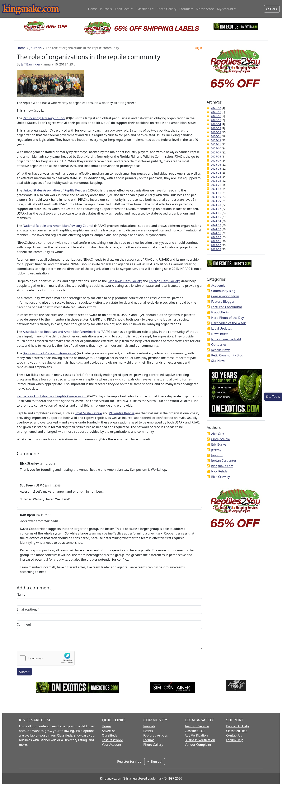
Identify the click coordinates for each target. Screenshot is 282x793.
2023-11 (216, 241)
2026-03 (216, 128)
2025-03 (216, 176)
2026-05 (216, 120)
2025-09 (216, 152)
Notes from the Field (226, 339)
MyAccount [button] (225, 9)
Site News (218, 361)
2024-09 (216, 201)
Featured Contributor (226, 307)
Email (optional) (28, 609)
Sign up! (156, 761)
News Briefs (219, 334)
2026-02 (216, 132)
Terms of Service (197, 726)
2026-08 (216, 108)
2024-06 (216, 213)
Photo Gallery (166, 9)
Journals (106, 9)
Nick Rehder (220, 471)
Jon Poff (217, 455)
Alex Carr (217, 434)
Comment (24, 624)
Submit (24, 672)
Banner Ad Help (237, 726)
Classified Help (236, 731)
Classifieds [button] (143, 9)
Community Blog (223, 291)
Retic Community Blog (227, 355)
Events (148, 731)
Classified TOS (195, 731)
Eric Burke (218, 444)
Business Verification (200, 740)
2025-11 (216, 144)
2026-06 (216, 116)
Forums (148, 740)
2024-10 (216, 197)
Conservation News (225, 296)
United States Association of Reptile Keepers (55, 190)
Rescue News (220, 350)
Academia (218, 285)
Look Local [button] (122, 9)
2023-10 (216, 245)
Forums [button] (184, 9)
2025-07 (216, 160)
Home (92, 9)
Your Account (111, 744)
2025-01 (216, 184)
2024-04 (216, 221)
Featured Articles (155, 735)
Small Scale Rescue (88, 413)
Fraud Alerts (220, 312)
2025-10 (216, 148)
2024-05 (216, 217)
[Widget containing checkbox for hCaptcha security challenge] (46, 658)
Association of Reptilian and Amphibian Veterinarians (61, 332)
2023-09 (216, 249)
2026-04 (216, 124)
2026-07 (216, 112)
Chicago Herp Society (164, 281)
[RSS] (208, 285)
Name (21, 594)
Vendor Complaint (198, 744)
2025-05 (216, 168)
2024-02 (216, 229)
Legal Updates (221, 328)
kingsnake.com (222, 466)
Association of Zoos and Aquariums (49, 353)
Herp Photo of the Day (227, 318)
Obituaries (219, 344)
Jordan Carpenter (223, 460)
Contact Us (234, 735)
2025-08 (216, 156)
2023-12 (216, 237)
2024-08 (216, 205)
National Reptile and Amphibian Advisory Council (58, 226)
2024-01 (216, 233)
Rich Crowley (220, 477)
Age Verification (196, 735)
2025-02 (216, 180)
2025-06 (216, 164)
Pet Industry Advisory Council (44, 118)
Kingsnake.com (111, 778)
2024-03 (216, 225)
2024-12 (216, 189)
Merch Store (205, 9)
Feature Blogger (223, 301)
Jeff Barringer (30, 64)
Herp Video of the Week (228, 323)
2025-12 (216, 140)
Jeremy (216, 450)
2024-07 (216, 209)
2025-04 (216, 172)
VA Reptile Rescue (121, 413)
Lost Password (112, 740)
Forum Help (234, 740)
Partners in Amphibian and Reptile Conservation (52, 396)
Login (198, 48)
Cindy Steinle (220, 439)
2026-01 (216, 136)
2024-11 (216, 193)
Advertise (108, 731)
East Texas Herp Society (125, 281)
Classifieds (109, 735)
